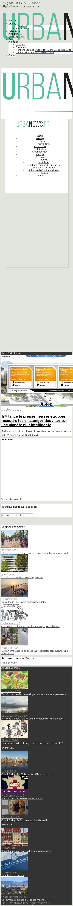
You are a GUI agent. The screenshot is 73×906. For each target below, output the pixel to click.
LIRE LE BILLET (31, 434)
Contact (12, 55)
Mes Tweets (9, 663)
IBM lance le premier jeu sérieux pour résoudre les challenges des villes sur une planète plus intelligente (34, 420)
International (22, 28)
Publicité (20, 44)
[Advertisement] (36, 230)
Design (12, 39)
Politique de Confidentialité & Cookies (35, 52)
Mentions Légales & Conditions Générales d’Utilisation (44, 50)
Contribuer (21, 47)
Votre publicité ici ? (11, 499)
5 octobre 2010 (11, 409)
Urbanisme (14, 31)
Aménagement (17, 36)
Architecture (15, 34)
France (19, 26)
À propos (13, 42)
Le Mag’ (12, 23)
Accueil (12, 20)
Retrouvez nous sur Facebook (19, 507)
